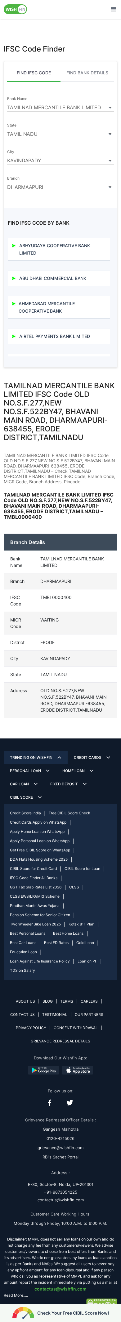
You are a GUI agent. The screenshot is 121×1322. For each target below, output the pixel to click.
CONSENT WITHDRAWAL (76, 1027)
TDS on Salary (22, 970)
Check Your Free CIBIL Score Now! (73, 1313)
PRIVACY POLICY (31, 1027)
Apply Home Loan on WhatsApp (37, 831)
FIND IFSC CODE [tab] (34, 72)
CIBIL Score (21, 797)
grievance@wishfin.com (60, 1147)
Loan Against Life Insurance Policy (40, 961)
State (11, 125)
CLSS (74, 887)
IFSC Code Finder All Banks (33, 877)
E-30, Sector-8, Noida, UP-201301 (60, 1184)
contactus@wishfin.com (61, 1199)
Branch (13, 178)
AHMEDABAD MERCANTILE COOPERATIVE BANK (47, 307)
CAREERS (89, 1001)
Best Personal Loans (27, 933)
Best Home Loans (68, 933)
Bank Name (17, 99)
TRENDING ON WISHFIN (31, 757)
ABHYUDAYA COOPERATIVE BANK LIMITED (54, 249)
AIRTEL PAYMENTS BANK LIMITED (54, 336)
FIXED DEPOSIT (64, 784)
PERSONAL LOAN (25, 770)
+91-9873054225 (60, 1192)
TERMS (66, 1001)
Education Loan (23, 952)
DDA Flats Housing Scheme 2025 (39, 859)
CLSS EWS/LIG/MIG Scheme (35, 896)
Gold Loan (85, 942)
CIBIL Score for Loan (82, 868)
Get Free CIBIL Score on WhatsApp (40, 850)
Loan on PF (87, 961)
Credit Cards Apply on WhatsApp (38, 822)
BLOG (48, 1001)
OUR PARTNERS (89, 1014)
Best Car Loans (23, 942)
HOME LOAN (73, 770)
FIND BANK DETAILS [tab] (87, 72)
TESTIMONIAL (54, 1014)
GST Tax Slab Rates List (35, 887)
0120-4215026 (60, 1138)
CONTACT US (22, 1014)
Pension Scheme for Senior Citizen (40, 915)
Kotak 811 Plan (81, 924)
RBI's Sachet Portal (60, 1156)
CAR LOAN (19, 784)
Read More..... (16, 1295)
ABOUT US (25, 1001)
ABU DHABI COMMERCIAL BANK (52, 278)
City (10, 152)
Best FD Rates (56, 942)
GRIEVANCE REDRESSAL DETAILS (60, 1041)
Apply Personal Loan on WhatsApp (39, 840)
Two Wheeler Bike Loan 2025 (35, 924)
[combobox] (60, 106)
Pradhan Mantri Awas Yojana (35, 905)
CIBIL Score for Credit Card (33, 868)
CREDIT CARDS (87, 757)
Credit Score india (25, 813)
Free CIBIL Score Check (69, 813)
